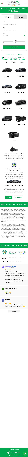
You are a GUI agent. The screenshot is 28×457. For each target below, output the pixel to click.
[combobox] (14, 24)
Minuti (16, 40)
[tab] (7, 17)
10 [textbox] (3, 42)
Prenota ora (8, 197)
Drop (4, 27)
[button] (25, 454)
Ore (3, 40)
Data (3, 33)
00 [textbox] (15, 42)
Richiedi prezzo (18, 197)
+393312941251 (15, 452)
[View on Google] (3, 289)
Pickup (4, 22)
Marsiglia (9, 54)
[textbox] (14, 24)
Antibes (20, 54)
